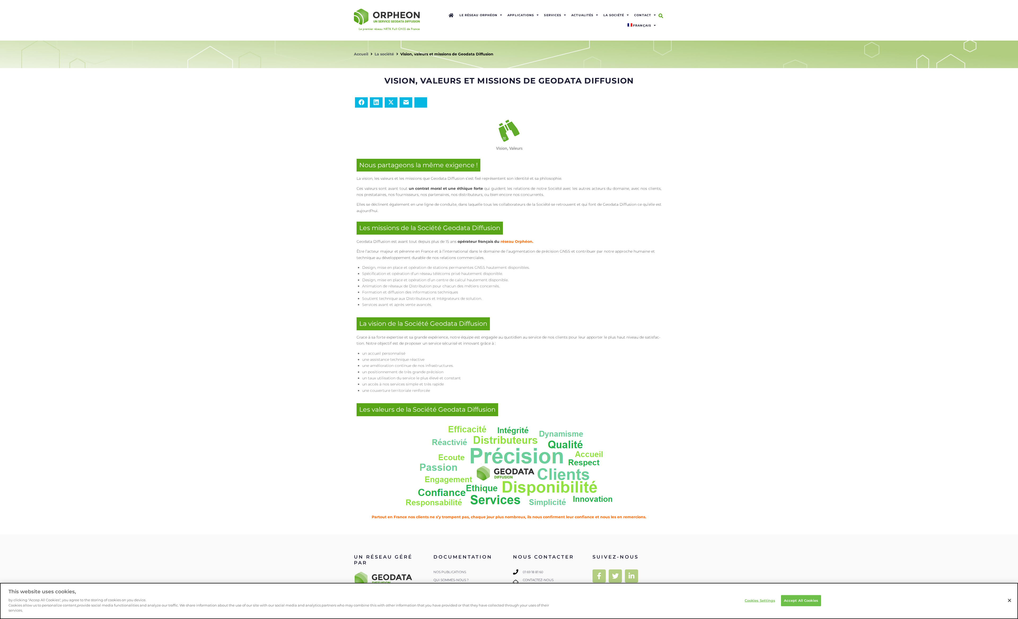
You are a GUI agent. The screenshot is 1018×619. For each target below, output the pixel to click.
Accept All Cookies (801, 600)
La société (384, 54)
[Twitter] (615, 576)
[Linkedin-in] (631, 576)
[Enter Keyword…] (661, 16)
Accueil (361, 54)
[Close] (1009, 600)
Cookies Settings (760, 600)
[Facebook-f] (599, 576)
